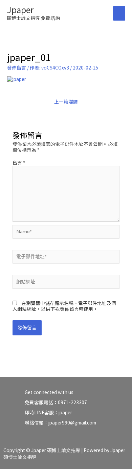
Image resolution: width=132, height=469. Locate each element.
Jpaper (20, 9)
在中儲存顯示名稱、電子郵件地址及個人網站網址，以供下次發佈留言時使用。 (64, 306)
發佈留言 (16, 67)
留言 (19, 162)
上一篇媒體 (66, 101)
